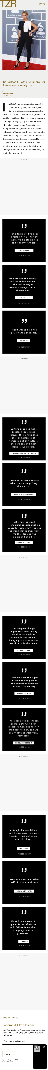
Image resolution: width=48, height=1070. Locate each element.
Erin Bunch (8, 93)
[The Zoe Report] (8, 3)
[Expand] (36, 1046)
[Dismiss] (44, 1046)
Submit (7, 1054)
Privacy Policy (9, 1061)
